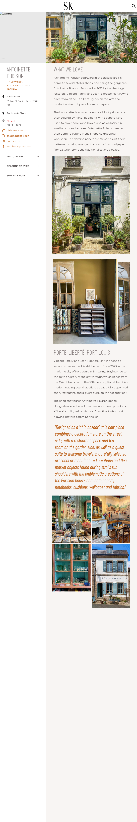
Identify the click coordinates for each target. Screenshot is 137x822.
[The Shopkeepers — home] (68, 6)
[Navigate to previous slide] (54, 301)
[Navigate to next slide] (127, 301)
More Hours (14, 124)
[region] (23, 37)
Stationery (15, 85)
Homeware (15, 82)
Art (27, 85)
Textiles (12, 88)
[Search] (133, 6)
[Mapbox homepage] (3, 60)
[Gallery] (91, 301)
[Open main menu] (3, 6)
